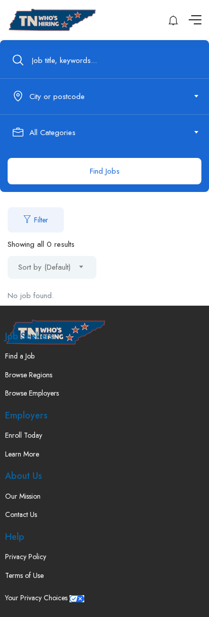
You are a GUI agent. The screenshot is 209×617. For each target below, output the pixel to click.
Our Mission (23, 496)
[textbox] (103, 96)
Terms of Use (24, 575)
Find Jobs (105, 171)
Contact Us (21, 514)
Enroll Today (23, 435)
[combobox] (110, 96)
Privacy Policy (25, 556)
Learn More (22, 454)
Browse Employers (32, 393)
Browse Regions (28, 375)
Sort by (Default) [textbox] (44, 267)
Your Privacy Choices (37, 598)
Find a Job (19, 356)
